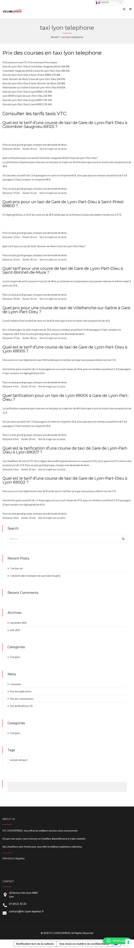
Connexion (15, 684)
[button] (117, 941)
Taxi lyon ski (16, 568)
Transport (15, 657)
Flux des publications (20, 691)
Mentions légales (13, 858)
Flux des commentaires (22, 698)
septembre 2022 (18, 622)
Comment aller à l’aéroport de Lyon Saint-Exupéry (35, 575)
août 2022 (15, 630)
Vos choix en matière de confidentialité (84, 943)
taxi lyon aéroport (19, 760)
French (104, 2)
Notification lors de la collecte (35, 943)
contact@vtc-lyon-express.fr (26, 911)
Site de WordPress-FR (21, 706)
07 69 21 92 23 (17, 904)
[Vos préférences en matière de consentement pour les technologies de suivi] (128, 942)
